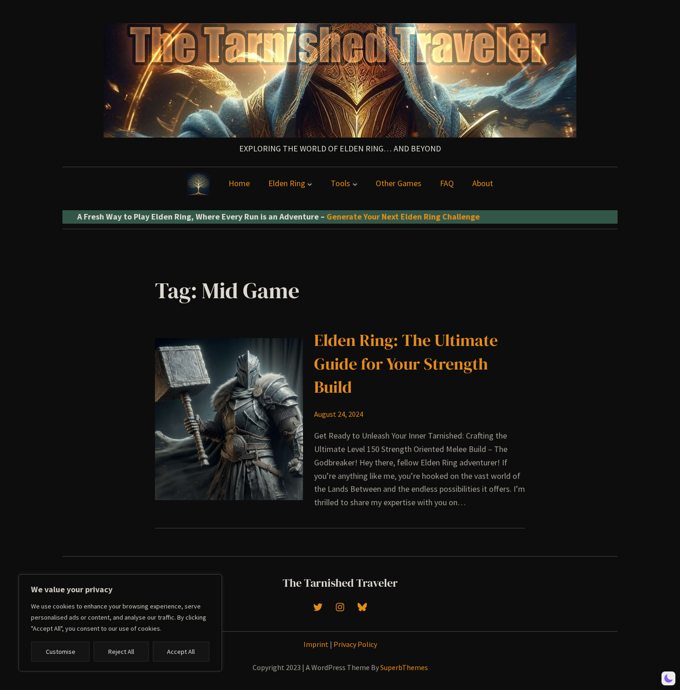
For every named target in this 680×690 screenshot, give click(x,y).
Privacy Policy (355, 644)
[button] (668, 678)
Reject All (121, 651)
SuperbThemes (404, 667)
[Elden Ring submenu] (309, 183)
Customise (60, 651)
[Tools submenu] (355, 183)
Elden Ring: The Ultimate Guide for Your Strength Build (406, 363)
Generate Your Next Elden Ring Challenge (403, 216)
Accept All (181, 651)
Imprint (315, 644)
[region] (120, 622)
